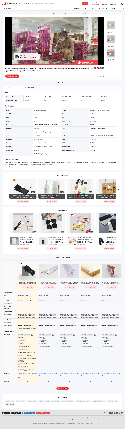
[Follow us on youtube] (117, 413)
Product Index (91, 418)
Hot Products (28, 418)
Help (93, 8)
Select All (7, 381)
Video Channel (11, 13)
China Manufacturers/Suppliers (49, 418)
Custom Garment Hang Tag (83, 401)
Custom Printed (32, 401)
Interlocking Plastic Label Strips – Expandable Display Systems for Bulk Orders (48, 283)
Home (4, 13)
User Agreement (71, 423)
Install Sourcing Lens (44, 413)
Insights (98, 418)
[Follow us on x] (112, 413)
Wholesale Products (62, 418)
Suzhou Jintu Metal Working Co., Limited (48, 373)
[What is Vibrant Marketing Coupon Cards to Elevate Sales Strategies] (111, 55)
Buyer (84, 8)
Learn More (8, 167)
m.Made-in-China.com (66, 420)
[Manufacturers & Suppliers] (11, 3)
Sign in (121, 4)
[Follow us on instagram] (114, 413)
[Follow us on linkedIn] (122, 413)
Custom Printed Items (67, 401)
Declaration (80, 423)
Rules (122, 8)
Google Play (16, 413)
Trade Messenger (28, 413)
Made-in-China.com (55, 420)
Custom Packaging (44, 401)
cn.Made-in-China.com (78, 420)
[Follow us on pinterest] (119, 413)
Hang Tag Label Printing (99, 401)
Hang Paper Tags (112, 401)
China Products (36, 418)
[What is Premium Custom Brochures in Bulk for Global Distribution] (111, 41)
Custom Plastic (21, 401)
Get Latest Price (99, 76)
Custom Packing (10, 401)
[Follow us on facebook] (110, 413)
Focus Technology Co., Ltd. (50, 423)
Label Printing (55, 401)
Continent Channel (82, 418)
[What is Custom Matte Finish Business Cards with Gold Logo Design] (111, 27)
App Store (6, 413)
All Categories (7, 8)
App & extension (102, 8)
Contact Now (13, 76)
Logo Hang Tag (10, 404)
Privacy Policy (88, 423)
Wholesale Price (72, 418)
